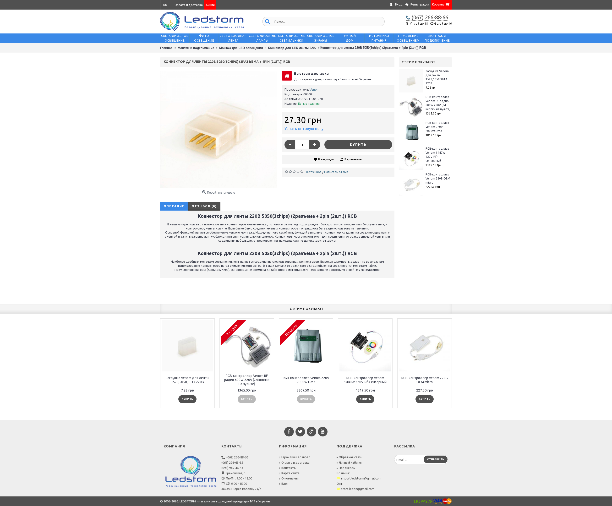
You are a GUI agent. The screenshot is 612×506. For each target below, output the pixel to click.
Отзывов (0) (204, 206)
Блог (284, 483)
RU (165, 4)
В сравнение (353, 159)
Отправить (435, 459)
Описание (174, 206)
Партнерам (347, 467)
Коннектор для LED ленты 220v (292, 48)
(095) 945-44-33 (232, 467)
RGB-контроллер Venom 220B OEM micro (438, 178)
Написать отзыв (336, 172)
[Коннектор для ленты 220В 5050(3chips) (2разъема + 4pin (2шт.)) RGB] (218, 129)
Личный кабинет (351, 462)
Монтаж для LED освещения (241, 48)
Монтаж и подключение (196, 48)
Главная (166, 48)
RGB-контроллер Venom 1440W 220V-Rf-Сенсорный (437, 154)
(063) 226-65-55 (232, 462)
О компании (290, 478)
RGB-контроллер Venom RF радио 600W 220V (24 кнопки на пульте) (438, 103)
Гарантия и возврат (295, 457)
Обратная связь (350, 457)
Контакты (288, 467)
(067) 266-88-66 (237, 457)
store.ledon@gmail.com (357, 488)
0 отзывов (314, 172)
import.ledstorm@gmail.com (361, 478)
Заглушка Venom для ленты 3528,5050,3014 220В (437, 77)
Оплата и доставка (295, 462)
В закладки (326, 159)
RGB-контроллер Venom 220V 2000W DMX (437, 126)
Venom (314, 89)
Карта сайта (290, 473)
